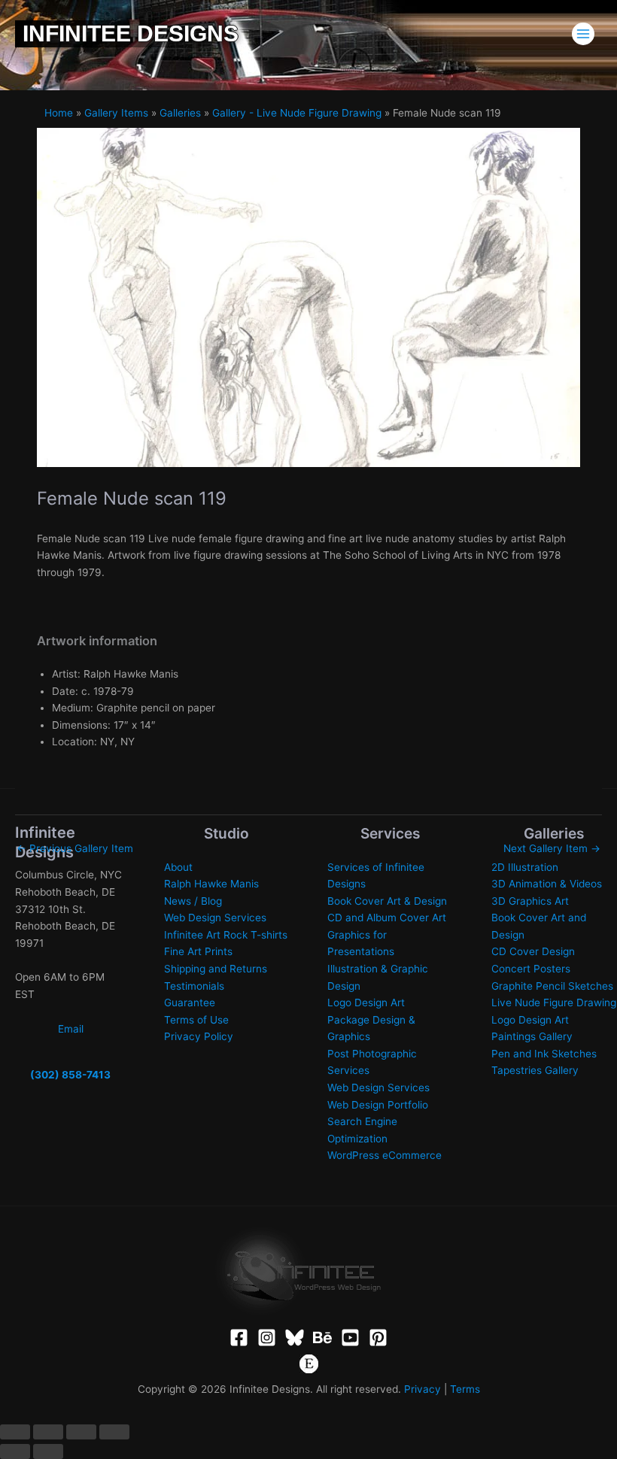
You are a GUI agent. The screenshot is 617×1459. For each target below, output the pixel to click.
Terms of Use (196, 1020)
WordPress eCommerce (384, 1155)
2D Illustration (524, 867)
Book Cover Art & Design (387, 901)
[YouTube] (350, 1337)
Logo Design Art (366, 1002)
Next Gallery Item (551, 848)
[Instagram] (266, 1337)
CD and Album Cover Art (386, 917)
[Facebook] (238, 1337)
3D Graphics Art (530, 901)
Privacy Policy (198, 1036)
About (178, 867)
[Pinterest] (378, 1337)
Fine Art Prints (198, 951)
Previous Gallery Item (75, 848)
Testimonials (194, 986)
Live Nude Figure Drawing (553, 1002)
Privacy (422, 1389)
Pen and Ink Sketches (544, 1054)
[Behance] (322, 1337)
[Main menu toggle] (583, 34)
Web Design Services (215, 917)
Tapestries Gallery (535, 1070)
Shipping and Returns (215, 969)
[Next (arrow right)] (48, 1451)
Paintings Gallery (532, 1036)
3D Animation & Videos (546, 884)
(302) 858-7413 (70, 1075)
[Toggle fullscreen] (48, 1431)
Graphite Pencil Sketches (552, 986)
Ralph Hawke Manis (211, 884)
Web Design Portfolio (377, 1105)
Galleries (180, 113)
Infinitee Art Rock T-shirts (225, 935)
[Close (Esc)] (114, 1431)
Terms (465, 1389)
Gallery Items (116, 113)
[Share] (81, 1431)
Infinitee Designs (131, 33)
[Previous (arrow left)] (15, 1451)
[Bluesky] (294, 1337)
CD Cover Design (533, 951)
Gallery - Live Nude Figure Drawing (296, 113)
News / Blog (193, 901)
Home (58, 113)
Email (71, 1029)
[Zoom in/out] (15, 1431)
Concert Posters (530, 969)
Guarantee (189, 1002)
